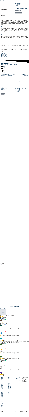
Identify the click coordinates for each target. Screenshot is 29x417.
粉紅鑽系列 (9, 382)
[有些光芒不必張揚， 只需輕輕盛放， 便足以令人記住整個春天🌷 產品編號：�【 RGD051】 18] (11, 275)
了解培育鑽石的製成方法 (4, 54)
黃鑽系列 (9, 384)
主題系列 (2, 386)
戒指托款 (2, 383)
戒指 (8, 378)
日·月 (1, 402)
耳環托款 (2, 392)
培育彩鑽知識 (9, 388)
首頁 (0, 6)
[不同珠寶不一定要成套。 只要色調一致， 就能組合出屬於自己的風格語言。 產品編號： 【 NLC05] (25, 295)
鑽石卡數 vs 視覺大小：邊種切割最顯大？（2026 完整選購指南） (11, 77)
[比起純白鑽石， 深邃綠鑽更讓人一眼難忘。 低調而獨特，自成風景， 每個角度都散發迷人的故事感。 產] (25, 275)
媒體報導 (2, 379)
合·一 (1, 400)
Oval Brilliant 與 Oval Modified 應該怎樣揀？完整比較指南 (24, 78)
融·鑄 (1, 401)
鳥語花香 (2, 387)
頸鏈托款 (2, 393)
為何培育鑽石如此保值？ (4, 55)
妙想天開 (2, 391)
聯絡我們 (9, 391)
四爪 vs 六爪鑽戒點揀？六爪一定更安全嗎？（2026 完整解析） (17, 82)
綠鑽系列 (9, 385)
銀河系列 (2, 388)
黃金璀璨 (2, 403)
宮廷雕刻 (2, 405)
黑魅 (1, 406)
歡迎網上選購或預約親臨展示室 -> (4, 0)
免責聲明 (5, 414)
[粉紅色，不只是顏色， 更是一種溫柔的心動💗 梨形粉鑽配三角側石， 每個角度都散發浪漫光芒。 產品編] (3, 275)
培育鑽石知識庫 (4, 6)
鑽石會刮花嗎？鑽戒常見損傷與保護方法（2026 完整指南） (4, 77)
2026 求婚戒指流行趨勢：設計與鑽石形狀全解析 (11, 87)
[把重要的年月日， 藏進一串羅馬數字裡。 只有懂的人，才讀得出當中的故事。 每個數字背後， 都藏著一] (18, 277)
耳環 (8, 380)
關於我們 (2, 377)
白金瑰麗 (2, 397)
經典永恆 (2, 396)
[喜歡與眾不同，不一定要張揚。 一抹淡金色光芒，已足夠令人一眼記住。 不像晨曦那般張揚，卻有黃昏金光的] (3, 293)
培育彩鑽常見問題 (10, 389)
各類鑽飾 (9, 377)
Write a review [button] (2, 318)
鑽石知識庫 (9, 386)
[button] (3, 94)
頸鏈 (8, 379)
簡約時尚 (2, 384)
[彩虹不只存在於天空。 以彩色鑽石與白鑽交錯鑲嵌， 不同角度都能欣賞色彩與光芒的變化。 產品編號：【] (11, 292)
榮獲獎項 (2, 380)
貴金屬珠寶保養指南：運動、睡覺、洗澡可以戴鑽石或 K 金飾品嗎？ (24, 87)
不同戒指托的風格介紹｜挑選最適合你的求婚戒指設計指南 (4, 88)
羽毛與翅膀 (2, 389)
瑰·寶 (1, 404)
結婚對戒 (2, 394)
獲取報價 (9, 393)
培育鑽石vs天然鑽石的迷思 (4, 56)
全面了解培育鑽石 (3, 53)
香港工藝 (2, 395)
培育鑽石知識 (9, 387)
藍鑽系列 (9, 383)
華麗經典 (2, 385)
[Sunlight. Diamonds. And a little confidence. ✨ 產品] (18, 292)
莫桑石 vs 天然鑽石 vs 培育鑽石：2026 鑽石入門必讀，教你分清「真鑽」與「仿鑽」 (17, 90)
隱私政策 (8, 414)
